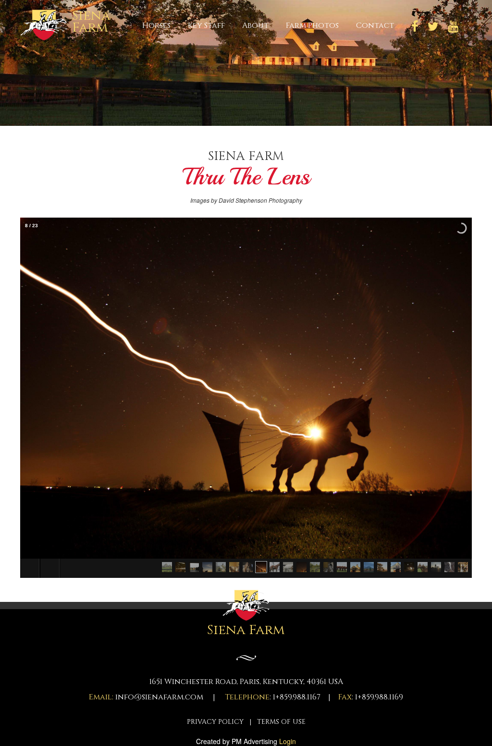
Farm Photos (312, 25)
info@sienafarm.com (159, 697)
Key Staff (206, 25)
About (255, 25)
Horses (156, 25)
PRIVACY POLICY (215, 721)
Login (287, 741)
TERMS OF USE (281, 721)
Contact (375, 25)
